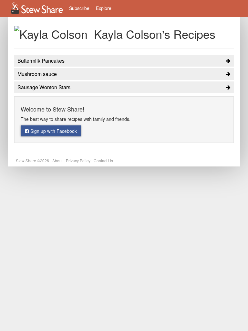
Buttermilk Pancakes (41, 60)
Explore (103, 8)
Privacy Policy (78, 160)
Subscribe (79, 8)
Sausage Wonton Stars (43, 87)
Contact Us (103, 160)
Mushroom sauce (37, 74)
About (57, 160)
